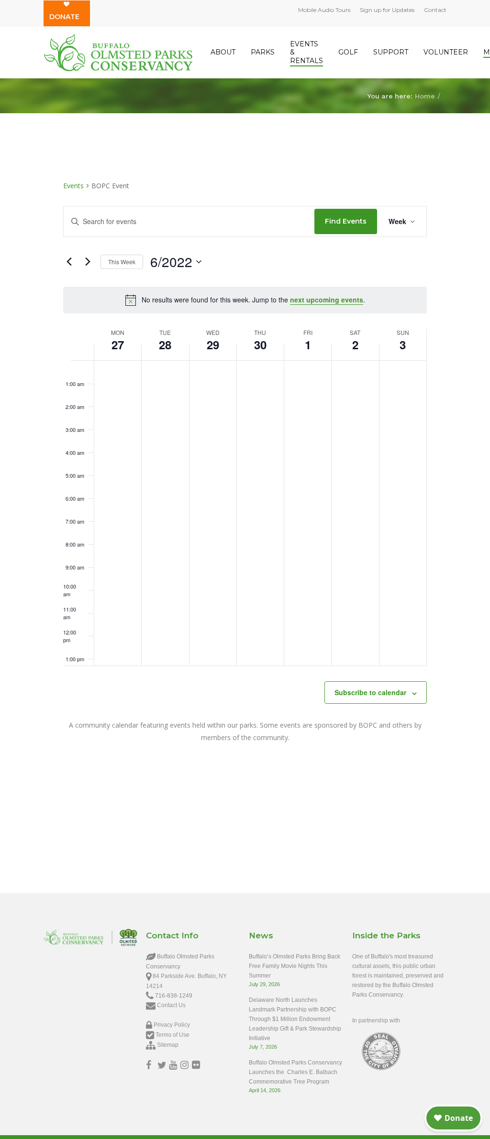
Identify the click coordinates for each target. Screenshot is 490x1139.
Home (425, 95)
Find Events (346, 221)
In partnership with (376, 1020)
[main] (245, 477)
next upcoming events (326, 299)
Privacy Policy (172, 1024)
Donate (64, 16)
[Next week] (87, 262)
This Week (121, 262)
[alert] (245, 300)
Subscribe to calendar (370, 692)
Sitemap (167, 1045)
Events (73, 185)
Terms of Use (172, 1035)
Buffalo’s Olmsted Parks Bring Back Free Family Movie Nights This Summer (294, 966)
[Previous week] (69, 262)
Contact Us (171, 1005)
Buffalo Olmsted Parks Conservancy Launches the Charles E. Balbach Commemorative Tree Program (295, 1072)
